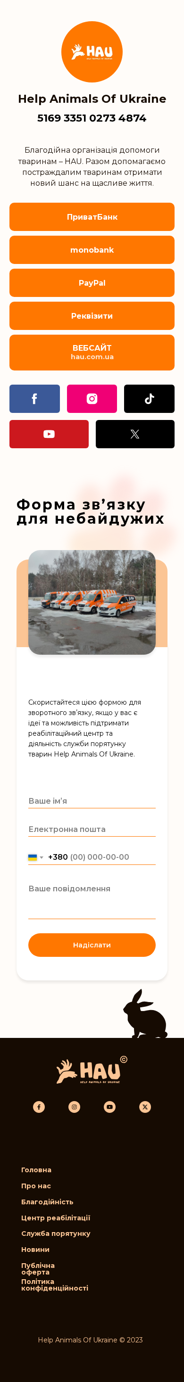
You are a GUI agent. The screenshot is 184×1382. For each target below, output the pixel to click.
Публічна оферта (38, 1268)
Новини (35, 1249)
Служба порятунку (56, 1233)
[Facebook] (34, 399)
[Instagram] (92, 399)
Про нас (36, 1186)
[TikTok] (149, 399)
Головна (36, 1170)
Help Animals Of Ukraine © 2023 (90, 1340)
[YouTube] (49, 434)
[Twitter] (135, 434)
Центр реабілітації (56, 1218)
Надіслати (92, 945)
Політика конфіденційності (54, 1284)
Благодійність (47, 1202)
